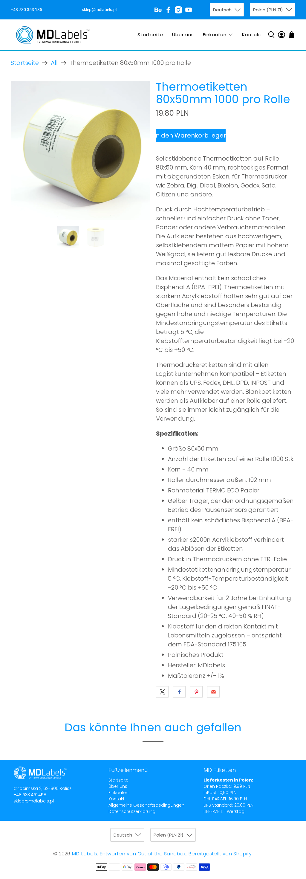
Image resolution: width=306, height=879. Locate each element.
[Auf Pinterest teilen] (196, 692)
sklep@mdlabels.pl (33, 801)
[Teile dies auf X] (162, 692)
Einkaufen (215, 34)
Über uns (183, 34)
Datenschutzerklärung (131, 811)
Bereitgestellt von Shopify (220, 853)
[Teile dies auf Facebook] (179, 692)
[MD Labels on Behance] (158, 9)
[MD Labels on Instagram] (178, 9)
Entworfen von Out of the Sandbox (143, 853)
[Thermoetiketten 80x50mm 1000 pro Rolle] (80, 150)
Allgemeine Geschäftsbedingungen (146, 805)
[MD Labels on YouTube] (188, 9)
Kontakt (252, 34)
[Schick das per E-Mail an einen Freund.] (213, 692)
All (54, 63)
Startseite (150, 34)
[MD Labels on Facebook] (168, 9)
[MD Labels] (52, 34)
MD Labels (84, 853)
